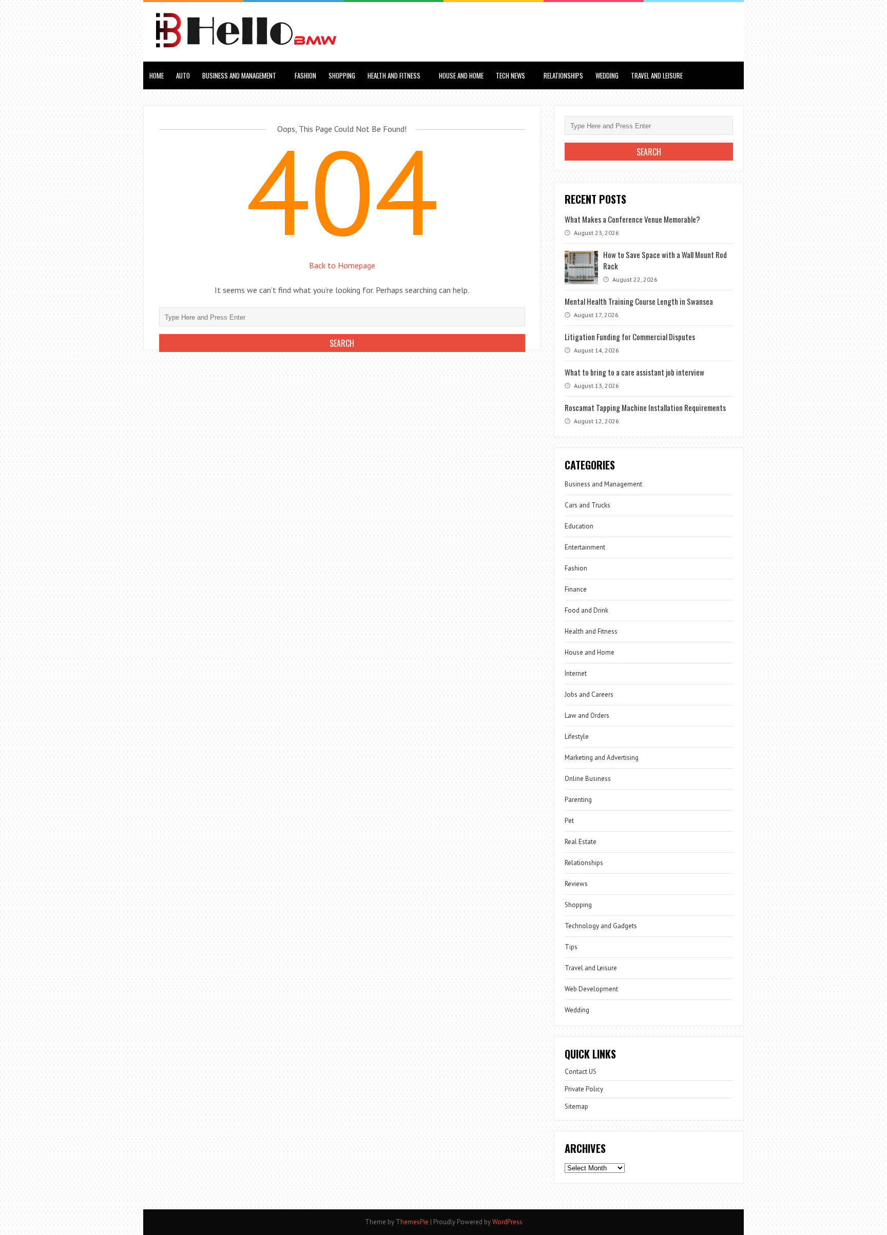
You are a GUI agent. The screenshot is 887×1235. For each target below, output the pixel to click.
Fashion (305, 75)
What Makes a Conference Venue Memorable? (632, 219)
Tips (571, 947)
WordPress (507, 1222)
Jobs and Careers (589, 694)
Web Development (591, 989)
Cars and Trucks (587, 505)
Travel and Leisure (657, 75)
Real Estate (580, 841)
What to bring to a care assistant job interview (634, 372)
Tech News (510, 75)
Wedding (607, 75)
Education (579, 526)
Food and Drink (586, 610)
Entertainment (585, 547)
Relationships (563, 75)
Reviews (576, 883)
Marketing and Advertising (602, 757)
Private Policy (584, 1089)
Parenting (578, 799)
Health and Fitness (394, 75)
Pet (569, 820)
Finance (576, 589)
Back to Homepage (342, 265)
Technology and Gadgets (601, 926)
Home (156, 75)
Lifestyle (577, 736)
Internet (576, 673)
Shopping (342, 75)
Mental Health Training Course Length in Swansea (639, 301)
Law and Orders (587, 715)
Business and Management (239, 75)
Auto (183, 75)
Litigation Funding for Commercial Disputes (630, 336)
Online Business (588, 778)
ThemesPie (412, 1222)
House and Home (461, 75)
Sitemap (576, 1106)
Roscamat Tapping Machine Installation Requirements (645, 407)
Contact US (580, 1071)
